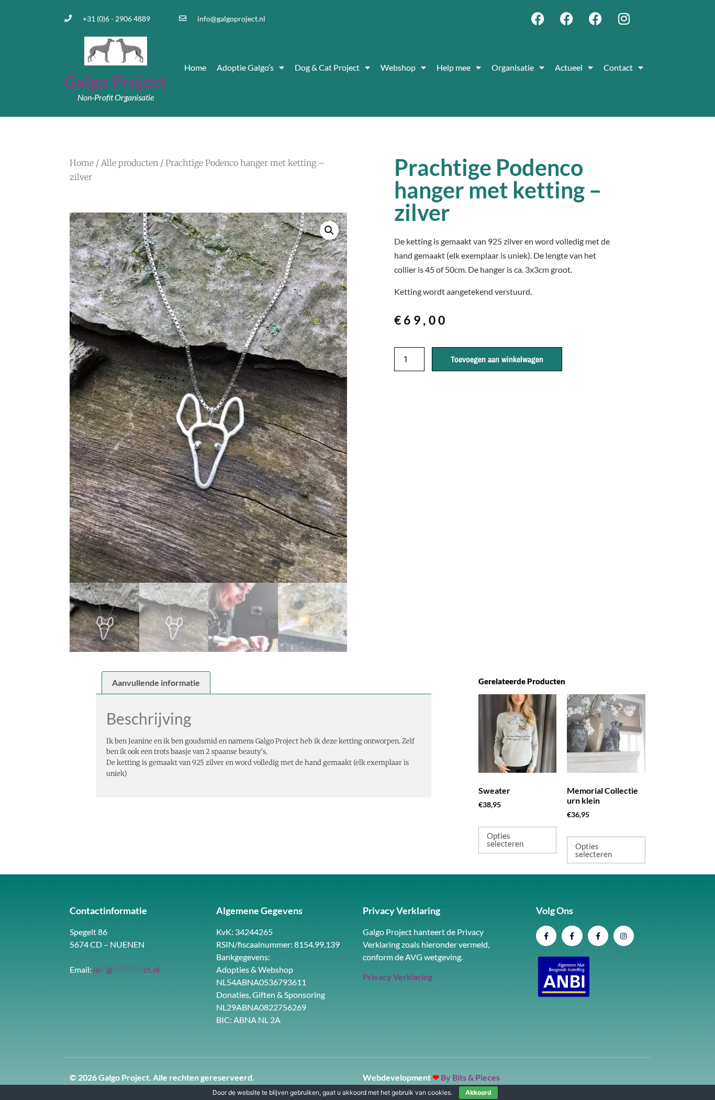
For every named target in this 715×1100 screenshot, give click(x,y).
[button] (329, 230)
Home (195, 67)
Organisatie (512, 67)
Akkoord (478, 1092)
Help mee (454, 67)
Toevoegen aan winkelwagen (497, 359)
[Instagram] (624, 18)
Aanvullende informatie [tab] (156, 682)
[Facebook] (537, 18)
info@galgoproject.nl (231, 18)
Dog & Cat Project (327, 67)
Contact (618, 67)
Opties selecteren (505, 839)
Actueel (569, 67)
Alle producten (129, 163)
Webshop (398, 67)
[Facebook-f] (546, 936)
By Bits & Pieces (470, 1077)
